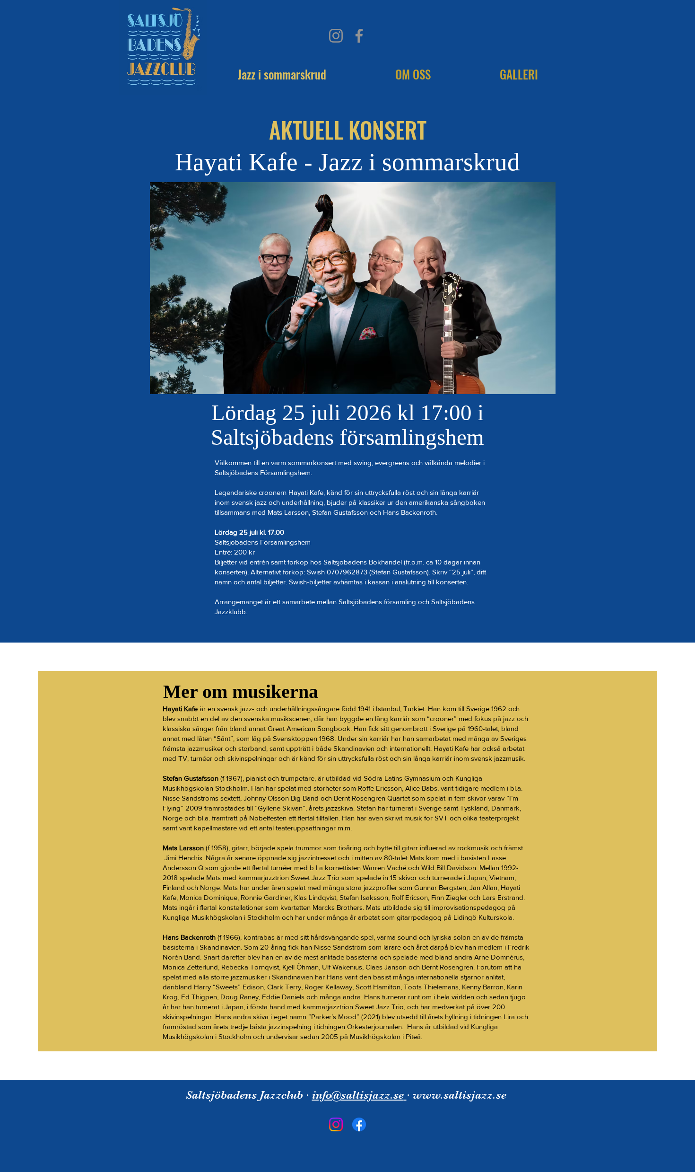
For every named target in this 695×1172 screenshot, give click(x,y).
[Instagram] (336, 35)
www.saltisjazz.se (459, 1095)
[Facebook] (359, 35)
